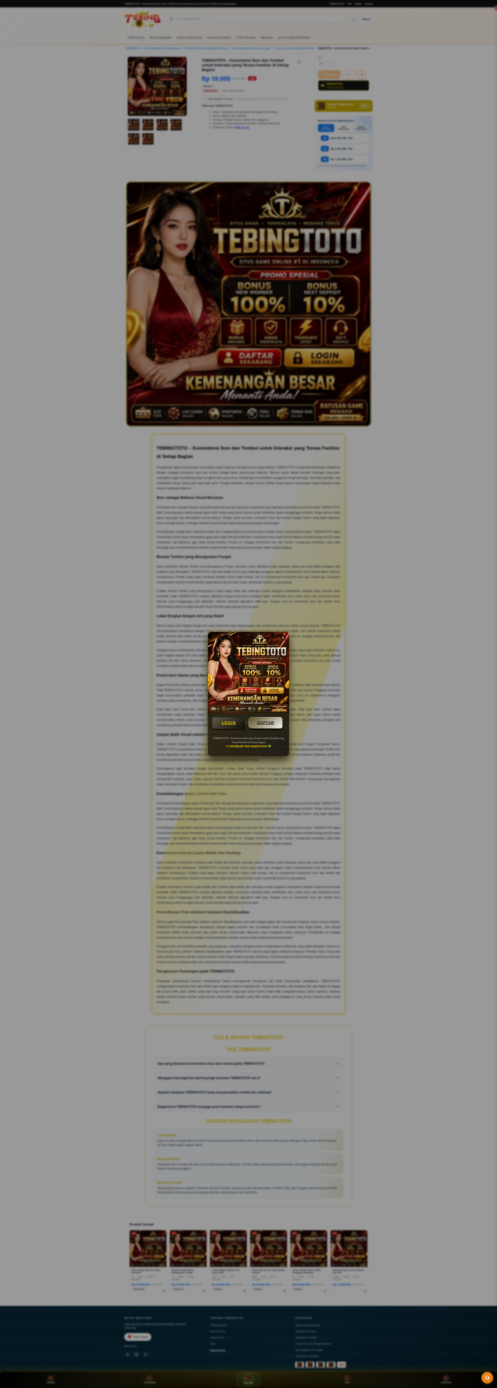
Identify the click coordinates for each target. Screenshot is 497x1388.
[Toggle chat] (487, 1378)
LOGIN (229, 723)
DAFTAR (265, 723)
